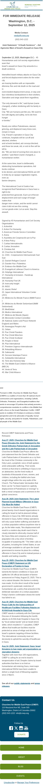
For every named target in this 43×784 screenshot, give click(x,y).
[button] (21, 734)
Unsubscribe (9, 782)
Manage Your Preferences (28, 782)
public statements (22, 683)
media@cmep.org (21, 36)
